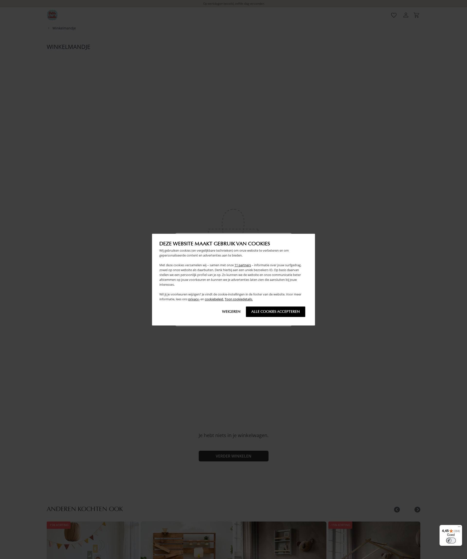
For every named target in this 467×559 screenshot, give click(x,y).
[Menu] (459, 528)
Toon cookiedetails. (239, 299)
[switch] (451, 540)
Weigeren (231, 311)
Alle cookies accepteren (275, 311)
